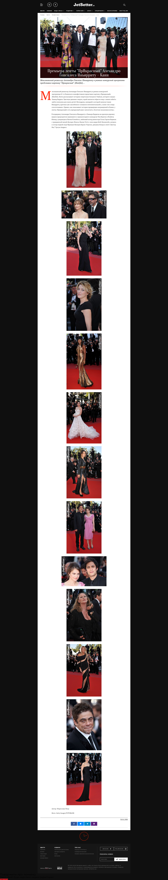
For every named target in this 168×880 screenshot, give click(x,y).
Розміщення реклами (80, 851)
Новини (57, 847)
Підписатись (122, 859)
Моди (55, 853)
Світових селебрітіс (59, 851)
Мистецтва (57, 855)
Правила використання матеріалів (84, 853)
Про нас (78, 847)
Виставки (42, 855)
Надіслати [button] (4, 879)
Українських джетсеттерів (61, 849)
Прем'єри (42, 849)
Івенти (42, 847)
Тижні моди (43, 853)
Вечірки (42, 851)
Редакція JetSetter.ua (81, 849)
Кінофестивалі (44, 858)
